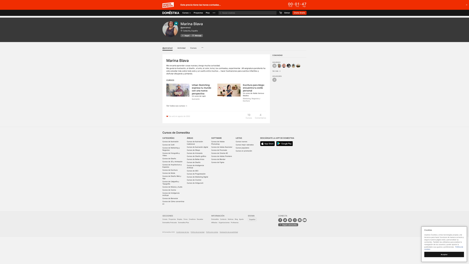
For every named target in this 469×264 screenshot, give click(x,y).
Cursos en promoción (244, 151)
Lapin (204, 96)
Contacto (223, 219)
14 (274, 66)
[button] (214, 13)
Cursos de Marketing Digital (197, 177)
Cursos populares (242, 148)
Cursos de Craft (168, 145)
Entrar (287, 13)
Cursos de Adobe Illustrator (221, 147)
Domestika (215, 219)
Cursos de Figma (217, 162)
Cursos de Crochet (194, 180)
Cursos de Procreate (219, 150)
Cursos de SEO (192, 171)
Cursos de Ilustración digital (197, 147)
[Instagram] (295, 220)
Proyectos (198, 13)
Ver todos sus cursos (175, 106)
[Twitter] (285, 220)
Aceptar (444, 254)
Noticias (230, 219)
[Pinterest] (290, 220)
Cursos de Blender (218, 159)
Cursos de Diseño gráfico (196, 156)
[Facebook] (280, 220)
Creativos (192, 219)
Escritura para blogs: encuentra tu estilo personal (254, 88)
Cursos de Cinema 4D (219, 153)
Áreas (190, 138)
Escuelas (200, 219)
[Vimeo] (300, 220)
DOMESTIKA (170, 13)
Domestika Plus (183, 222)
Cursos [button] (185, 13)
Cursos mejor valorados (245, 145)
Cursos (193, 48)
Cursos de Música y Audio (172, 187)
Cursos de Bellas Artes (195, 159)
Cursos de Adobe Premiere (221, 156)
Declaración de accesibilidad (229, 232)
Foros (185, 219)
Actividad (181, 48)
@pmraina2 (167, 48)
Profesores (234, 222)
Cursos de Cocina (169, 190)
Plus (208, 13)
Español (252, 219)
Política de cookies (212, 232)
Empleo (179, 219)
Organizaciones (224, 222)
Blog (236, 219)
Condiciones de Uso (182, 232)
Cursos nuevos (241, 142)
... (202, 46)
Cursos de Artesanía (194, 153)
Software (216, 138)
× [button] (467, 4)
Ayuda (241, 219)
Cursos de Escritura (169, 170)
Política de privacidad (197, 232)
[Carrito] (280, 13)
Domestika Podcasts (169, 222)
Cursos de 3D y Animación (172, 162)
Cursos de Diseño (169, 159)
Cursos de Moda (168, 173)
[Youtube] (305, 220)
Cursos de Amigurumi (195, 183)
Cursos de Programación (196, 174)
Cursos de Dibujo (193, 150)
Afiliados (214, 222)
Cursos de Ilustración (170, 142)
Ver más (276, 71)
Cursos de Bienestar (170, 198)
